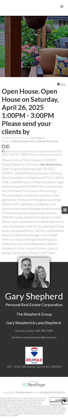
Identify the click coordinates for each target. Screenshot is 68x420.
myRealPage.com (34, 385)
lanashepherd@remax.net (41, 337)
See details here (51, 164)
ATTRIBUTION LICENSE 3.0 (52, 392)
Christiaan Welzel (24, 392)
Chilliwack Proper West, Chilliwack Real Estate (34, 141)
